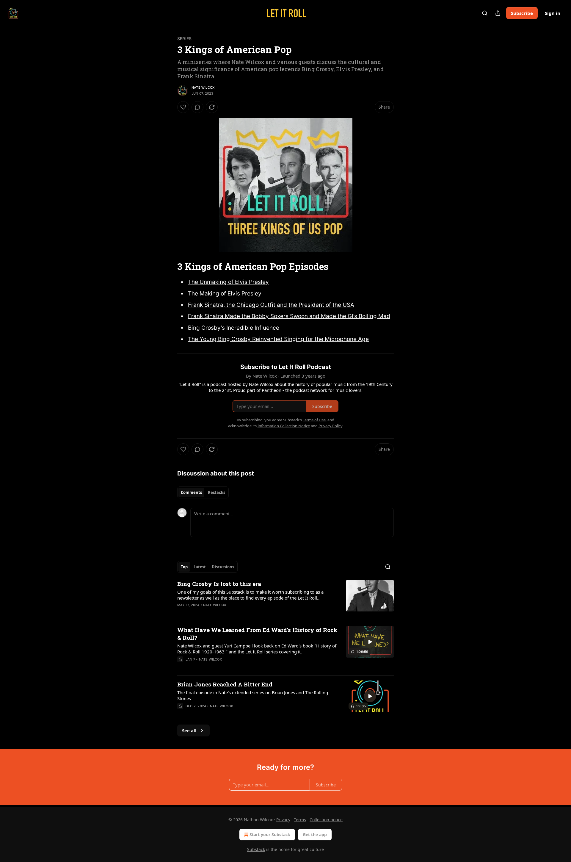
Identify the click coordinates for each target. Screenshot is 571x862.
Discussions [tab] (223, 567)
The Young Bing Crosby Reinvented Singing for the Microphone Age (278, 339)
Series (184, 38)
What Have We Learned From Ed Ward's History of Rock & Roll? (257, 633)
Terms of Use (314, 420)
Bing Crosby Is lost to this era (219, 583)
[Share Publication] (498, 13)
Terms (300, 819)
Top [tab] (184, 567)
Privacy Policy (330, 425)
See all (189, 730)
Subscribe (522, 13)
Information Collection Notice (284, 425)
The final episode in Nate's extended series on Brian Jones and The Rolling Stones (252, 695)
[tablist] (203, 492)
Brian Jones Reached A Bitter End (224, 684)
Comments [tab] (191, 492)
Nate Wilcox (203, 87)
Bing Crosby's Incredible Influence (233, 327)
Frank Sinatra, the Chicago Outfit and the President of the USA (271, 304)
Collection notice (326, 819)
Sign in (552, 13)
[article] (285, 598)
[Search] (485, 13)
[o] (370, 642)
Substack (256, 849)
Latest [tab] (200, 567)
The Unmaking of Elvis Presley (228, 282)
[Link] (169, 266)
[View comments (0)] (197, 107)
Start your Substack (270, 834)
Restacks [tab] (216, 492)
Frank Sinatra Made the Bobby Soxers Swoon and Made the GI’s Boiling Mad (289, 316)
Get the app (315, 834)
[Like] (183, 107)
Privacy (283, 819)
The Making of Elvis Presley (224, 293)
